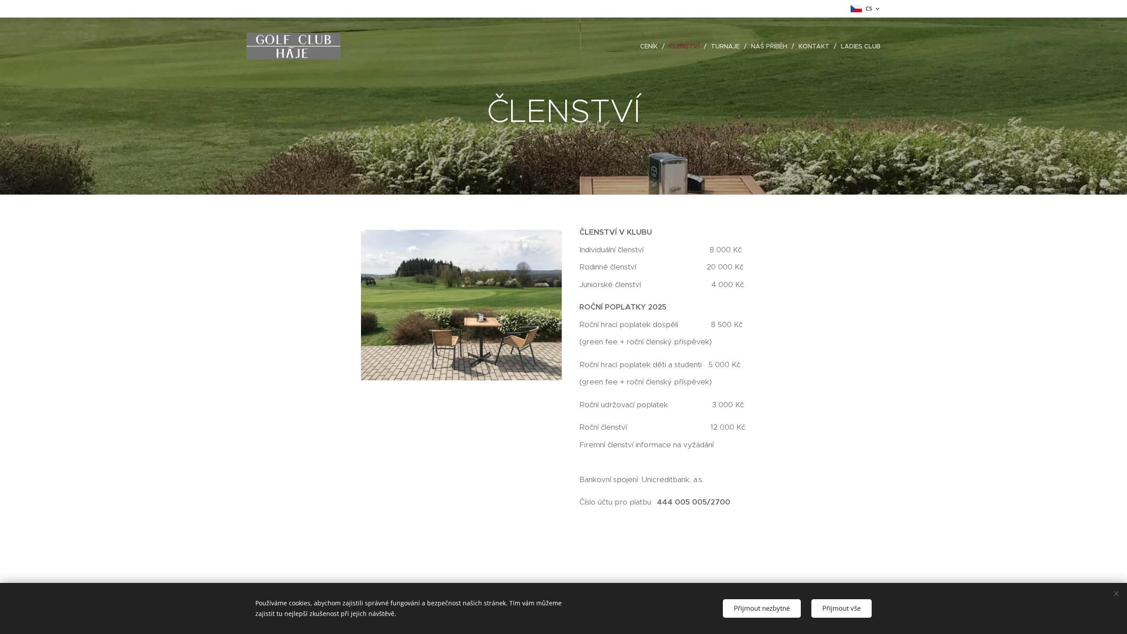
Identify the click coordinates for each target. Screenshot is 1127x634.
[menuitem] (651, 46)
